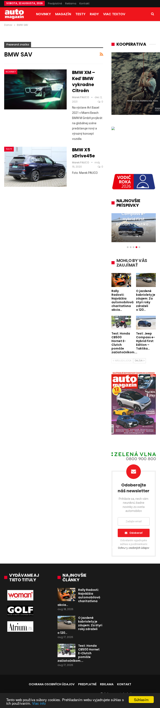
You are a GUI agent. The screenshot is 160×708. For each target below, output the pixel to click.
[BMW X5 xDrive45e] (35, 167)
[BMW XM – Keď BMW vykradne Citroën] (35, 89)
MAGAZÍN (63, 14)
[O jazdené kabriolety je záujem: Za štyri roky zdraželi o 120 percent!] (66, 622)
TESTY (80, 14)
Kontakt (84, 3)
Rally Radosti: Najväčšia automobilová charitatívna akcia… (79, 597)
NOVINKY (43, 14)
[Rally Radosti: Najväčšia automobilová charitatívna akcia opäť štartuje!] (66, 594)
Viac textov (114, 14)
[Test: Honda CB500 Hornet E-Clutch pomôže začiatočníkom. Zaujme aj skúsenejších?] (66, 650)
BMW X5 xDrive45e (83, 153)
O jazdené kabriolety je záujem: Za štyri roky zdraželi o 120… (80, 625)
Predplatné (55, 3)
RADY (94, 14)
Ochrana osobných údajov (52, 684)
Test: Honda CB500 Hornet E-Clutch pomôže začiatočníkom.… (79, 653)
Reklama (70, 3)
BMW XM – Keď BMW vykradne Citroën (83, 81)
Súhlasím (141, 699)
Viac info (39, 703)
